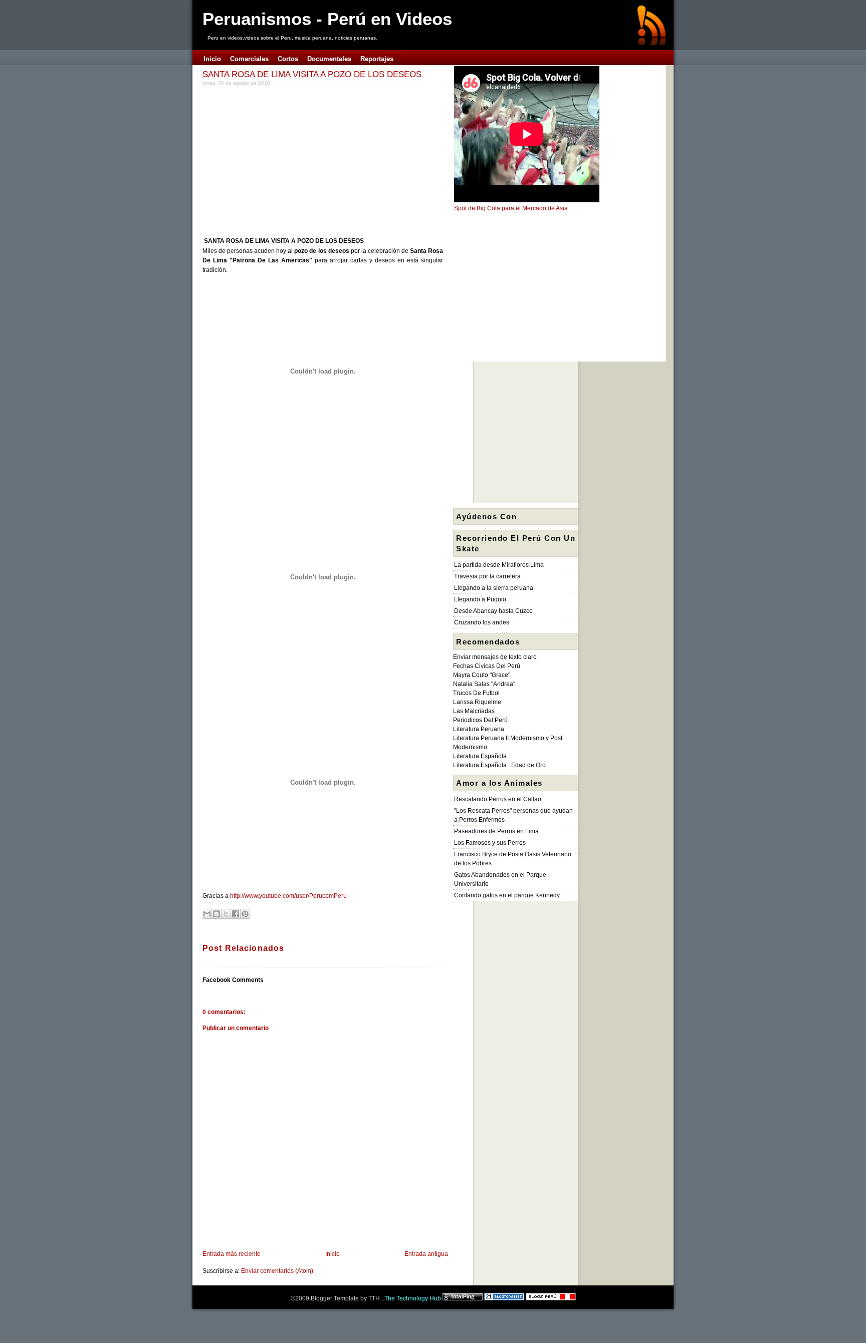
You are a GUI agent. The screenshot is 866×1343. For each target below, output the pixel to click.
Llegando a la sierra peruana (493, 587)
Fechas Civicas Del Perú (486, 665)
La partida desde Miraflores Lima (499, 564)
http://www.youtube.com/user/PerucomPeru (288, 895)
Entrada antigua (426, 1253)
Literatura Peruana (478, 729)
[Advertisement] (286, 160)
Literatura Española (480, 756)
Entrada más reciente (231, 1253)
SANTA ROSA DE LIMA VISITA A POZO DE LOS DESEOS (311, 74)
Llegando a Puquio (480, 599)
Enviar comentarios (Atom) (277, 1270)
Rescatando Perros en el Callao (497, 799)
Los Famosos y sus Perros (490, 842)
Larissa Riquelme (477, 702)
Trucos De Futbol (476, 693)
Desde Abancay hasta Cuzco (493, 610)
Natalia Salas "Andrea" (484, 684)
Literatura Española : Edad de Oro (499, 765)
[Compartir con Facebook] (236, 914)
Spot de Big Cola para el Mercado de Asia (511, 208)
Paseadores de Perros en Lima (496, 831)
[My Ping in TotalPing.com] (463, 1298)
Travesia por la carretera (487, 576)
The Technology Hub (412, 1298)
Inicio (332, 1253)
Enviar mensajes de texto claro (495, 656)
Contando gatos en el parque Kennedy (507, 895)
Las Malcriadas (474, 711)
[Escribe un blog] (216, 914)
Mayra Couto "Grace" (481, 675)
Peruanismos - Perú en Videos (327, 19)
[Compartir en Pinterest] (245, 914)
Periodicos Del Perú (480, 720)
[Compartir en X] (226, 914)
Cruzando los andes (481, 622)
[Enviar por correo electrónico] (207, 914)
